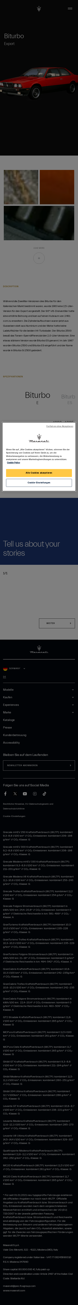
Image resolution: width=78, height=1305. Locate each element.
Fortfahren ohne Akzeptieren (59, 426)
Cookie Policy (13, 462)
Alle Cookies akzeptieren (39, 473)
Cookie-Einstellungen (39, 482)
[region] (39, 456)
